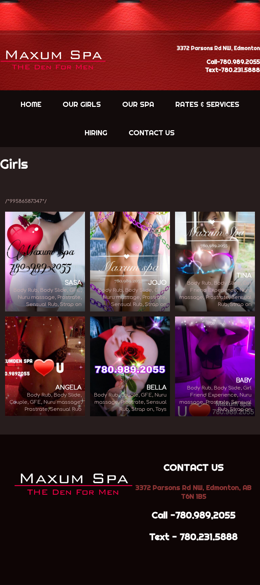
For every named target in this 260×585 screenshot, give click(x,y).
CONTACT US (152, 132)
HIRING (96, 132)
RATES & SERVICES (207, 104)
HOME (31, 104)
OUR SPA (138, 104)
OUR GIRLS (82, 104)
